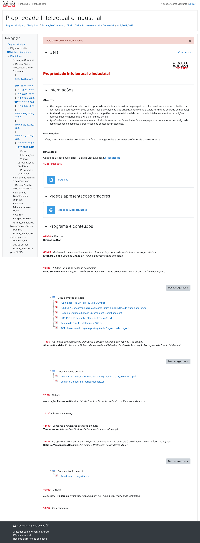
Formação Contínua (52, 25)
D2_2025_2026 (26, 106)
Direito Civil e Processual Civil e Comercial (90, 25)
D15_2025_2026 (24, 86)
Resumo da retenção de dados (30, 538)
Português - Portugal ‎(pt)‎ (32, 3)
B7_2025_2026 (26, 143)
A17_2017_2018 (125, 25)
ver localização (112, 157)
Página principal (14, 25)
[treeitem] (20, 148)
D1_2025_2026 (26, 90)
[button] (46, 52)
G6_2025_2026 (26, 94)
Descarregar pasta (178, 287)
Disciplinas (33, 25)
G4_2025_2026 (26, 98)
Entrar (192, 3)
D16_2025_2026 (24, 78)
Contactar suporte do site (31, 525)
